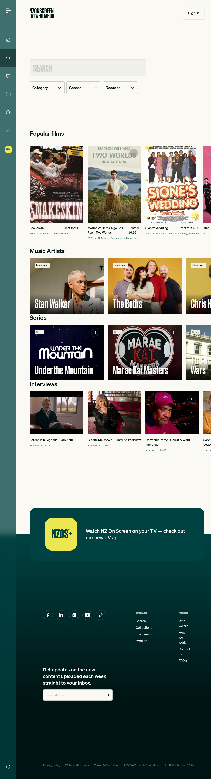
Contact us (184, 651)
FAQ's (183, 660)
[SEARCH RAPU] (8, 58)
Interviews (143, 634)
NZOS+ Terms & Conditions (141, 765)
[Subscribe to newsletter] (108, 695)
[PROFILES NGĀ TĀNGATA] (8, 130)
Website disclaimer (77, 765)
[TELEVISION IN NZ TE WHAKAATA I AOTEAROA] (8, 76)
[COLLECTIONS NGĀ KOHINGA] (8, 112)
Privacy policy (51, 765)
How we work (182, 637)
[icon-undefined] (76, 153)
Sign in (193, 13)
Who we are (183, 623)
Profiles (141, 640)
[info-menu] (8, 766)
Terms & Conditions (106, 765)
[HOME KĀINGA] (8, 40)
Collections (144, 627)
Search (141, 621)
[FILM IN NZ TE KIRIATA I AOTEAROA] (8, 94)
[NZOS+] (8, 149)
